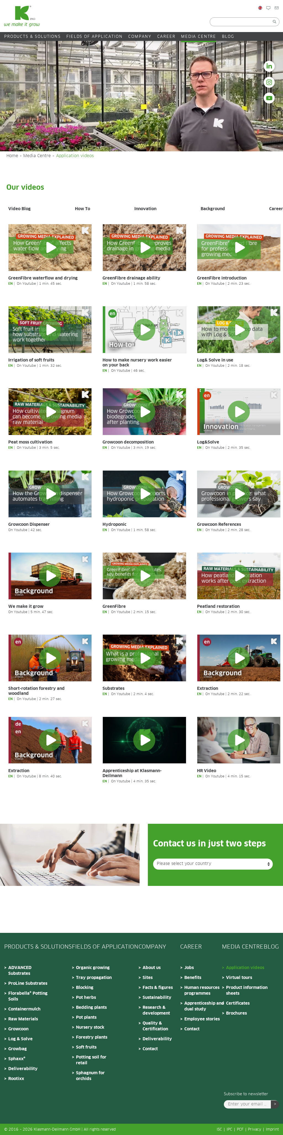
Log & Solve (20, 1039)
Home (12, 156)
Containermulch (24, 1009)
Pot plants (86, 1017)
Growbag (17, 1049)
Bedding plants (91, 1007)
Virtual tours (239, 978)
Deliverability (23, 1069)
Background (213, 209)
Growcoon (18, 1029)
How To (82, 209)
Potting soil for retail (91, 1060)
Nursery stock (90, 1027)
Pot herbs (86, 998)
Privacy (254, 1129)
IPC (229, 1129)
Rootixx (16, 1079)
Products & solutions (32, 37)
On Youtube (26, 284)
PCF (240, 1129)
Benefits (192, 978)
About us (152, 968)
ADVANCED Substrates (20, 971)
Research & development (156, 1010)
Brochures (236, 1013)
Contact (150, 1049)
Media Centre (198, 37)
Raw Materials (23, 1019)
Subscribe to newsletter (246, 1094)
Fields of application (94, 37)
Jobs (189, 968)
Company (139, 37)
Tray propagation (94, 978)
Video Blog (19, 209)
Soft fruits (86, 1047)
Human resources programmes (201, 991)
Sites (148, 978)
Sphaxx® (16, 1059)
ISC (219, 1129)
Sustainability (157, 998)
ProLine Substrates (27, 983)
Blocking (84, 988)
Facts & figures (158, 988)
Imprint (272, 1129)
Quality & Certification (155, 1026)
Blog (275, 20)
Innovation (145, 209)
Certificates (238, 1003)
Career (166, 37)
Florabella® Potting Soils (28, 996)
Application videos (245, 968)
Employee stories (202, 1019)
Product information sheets (247, 991)
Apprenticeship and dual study (204, 1006)
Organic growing (93, 968)
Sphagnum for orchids (90, 1076)
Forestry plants (91, 1037)
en (10, 284)
